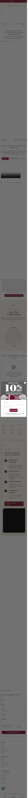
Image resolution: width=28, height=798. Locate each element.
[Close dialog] (25, 383)
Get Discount (13, 410)
